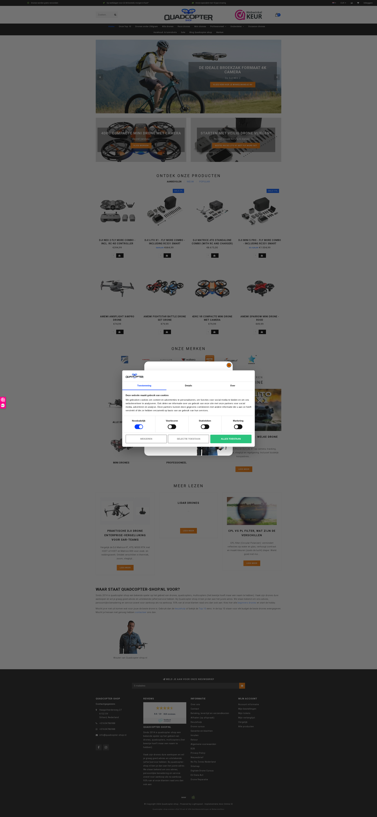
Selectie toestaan (188, 439)
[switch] (172, 426)
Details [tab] (188, 385)
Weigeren (146, 439)
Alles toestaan (231, 439)
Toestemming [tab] (144, 385)
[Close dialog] (229, 365)
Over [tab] (232, 385)
